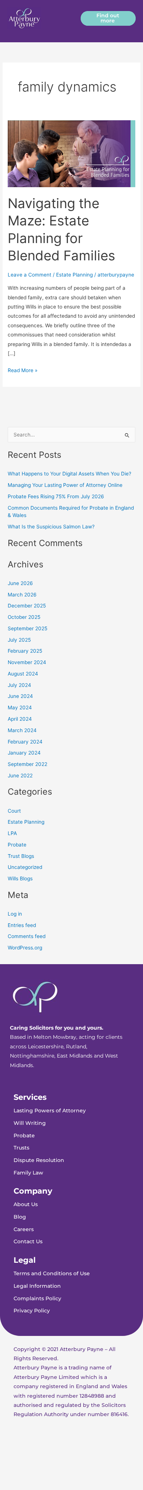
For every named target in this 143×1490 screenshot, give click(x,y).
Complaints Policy (37, 1298)
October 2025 (24, 617)
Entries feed (22, 925)
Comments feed (26, 936)
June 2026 (20, 583)
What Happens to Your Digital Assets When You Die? (69, 474)
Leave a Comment (29, 275)
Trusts (21, 1148)
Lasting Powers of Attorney (50, 1110)
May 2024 (20, 707)
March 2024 (22, 730)
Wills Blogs (20, 878)
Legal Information (37, 1286)
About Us (26, 1204)
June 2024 (20, 696)
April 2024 (20, 719)
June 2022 (20, 775)
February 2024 (25, 742)
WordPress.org (25, 948)
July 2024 (19, 685)
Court (14, 811)
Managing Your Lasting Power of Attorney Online (65, 485)
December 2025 (27, 606)
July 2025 (19, 640)
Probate (17, 845)
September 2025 (27, 628)
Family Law (28, 1173)
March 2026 (22, 595)
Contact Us (28, 1241)
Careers (24, 1229)
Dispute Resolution (39, 1160)
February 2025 (25, 651)
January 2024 (24, 753)
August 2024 (23, 674)
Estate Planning (74, 275)
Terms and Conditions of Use (52, 1273)
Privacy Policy (32, 1310)
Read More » (22, 369)
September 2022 (27, 764)
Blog (20, 1217)
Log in (15, 914)
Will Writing (30, 1123)
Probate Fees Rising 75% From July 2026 (56, 496)
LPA (12, 833)
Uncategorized (25, 867)
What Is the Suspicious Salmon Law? (51, 527)
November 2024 (27, 662)
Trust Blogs (21, 856)
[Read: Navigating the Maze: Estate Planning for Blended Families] (71, 153)
